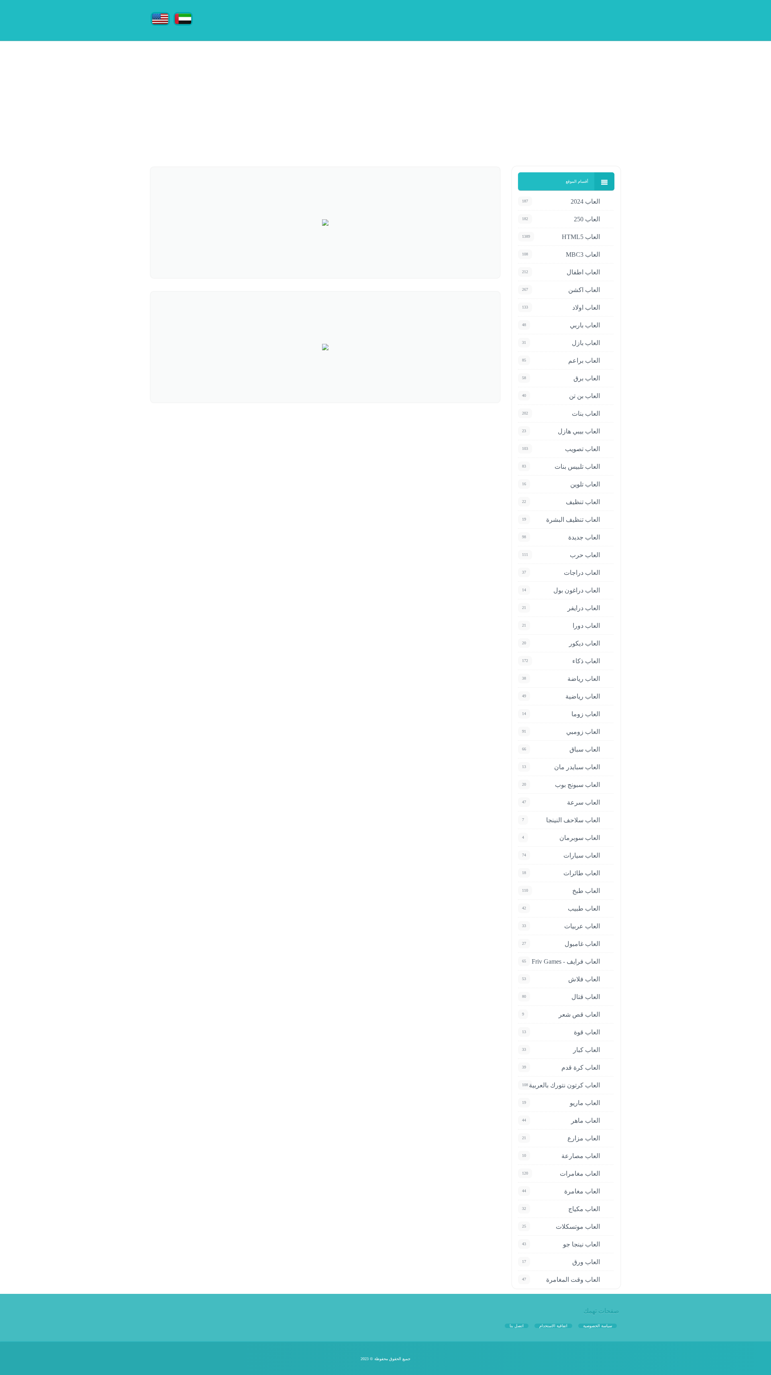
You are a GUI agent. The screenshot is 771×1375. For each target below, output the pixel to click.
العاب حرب (585, 555)
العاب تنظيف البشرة (573, 519)
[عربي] (183, 18)
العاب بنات (586, 413)
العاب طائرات (581, 873)
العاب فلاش (584, 979)
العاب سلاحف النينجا (573, 820)
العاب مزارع (583, 1138)
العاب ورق (586, 1262)
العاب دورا (586, 625)
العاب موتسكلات (578, 1226)
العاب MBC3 (583, 254)
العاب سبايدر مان (577, 767)
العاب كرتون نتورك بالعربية (564, 1085)
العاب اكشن (584, 289)
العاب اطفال (583, 272)
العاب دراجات (582, 572)
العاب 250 (587, 219)
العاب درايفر (583, 608)
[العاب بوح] (560, 19)
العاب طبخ (586, 890)
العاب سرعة (583, 802)
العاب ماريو (585, 1102)
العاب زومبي (583, 731)
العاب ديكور (584, 643)
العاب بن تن (584, 395)
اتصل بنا (517, 1326)
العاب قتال (585, 996)
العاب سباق (584, 749)
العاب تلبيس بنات (577, 466)
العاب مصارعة (580, 1155)
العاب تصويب (582, 448)
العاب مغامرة (582, 1191)
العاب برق (586, 378)
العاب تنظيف (583, 502)
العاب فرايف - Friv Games (566, 961)
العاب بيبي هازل (579, 431)
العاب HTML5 (581, 236)
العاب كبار (586, 1049)
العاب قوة (587, 1032)
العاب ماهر (585, 1120)
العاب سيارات (581, 855)
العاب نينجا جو (581, 1244)
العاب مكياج (584, 1208)
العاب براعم (584, 360)
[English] (160, 18)
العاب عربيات (582, 926)
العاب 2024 (585, 201)
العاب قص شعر (579, 1014)
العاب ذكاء (586, 661)
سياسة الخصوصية (597, 1326)
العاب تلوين (585, 484)
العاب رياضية (582, 696)
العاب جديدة (584, 537)
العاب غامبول (582, 943)
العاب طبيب (584, 908)
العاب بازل (586, 342)
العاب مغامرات (580, 1173)
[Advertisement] (530, 96)
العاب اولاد (586, 307)
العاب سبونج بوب (577, 784)
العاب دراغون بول (576, 590)
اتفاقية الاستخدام (553, 1326)
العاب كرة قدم (580, 1067)
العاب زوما (585, 714)
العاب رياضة (583, 678)
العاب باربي (585, 325)
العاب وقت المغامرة (573, 1279)
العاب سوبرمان (579, 837)
